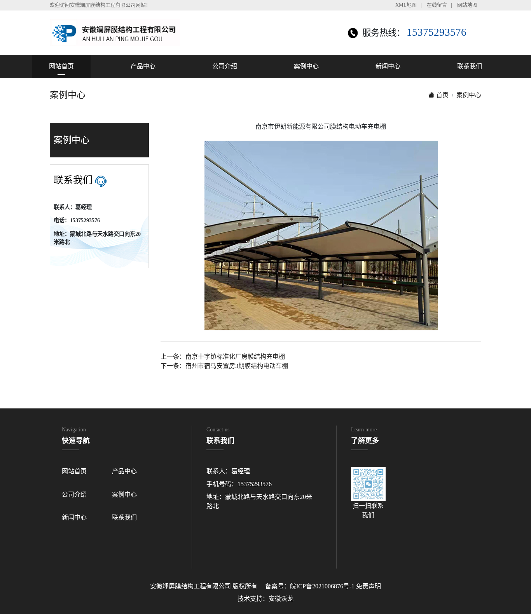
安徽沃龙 (281, 598)
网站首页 (61, 66)
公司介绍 (224, 66)
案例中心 (306, 66)
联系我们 (469, 66)
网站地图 (467, 5)
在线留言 (437, 5)
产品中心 (143, 66)
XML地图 (406, 5)
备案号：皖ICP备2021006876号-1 (310, 586)
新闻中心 (388, 66)
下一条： (224, 366)
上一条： (223, 356)
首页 (442, 95)
